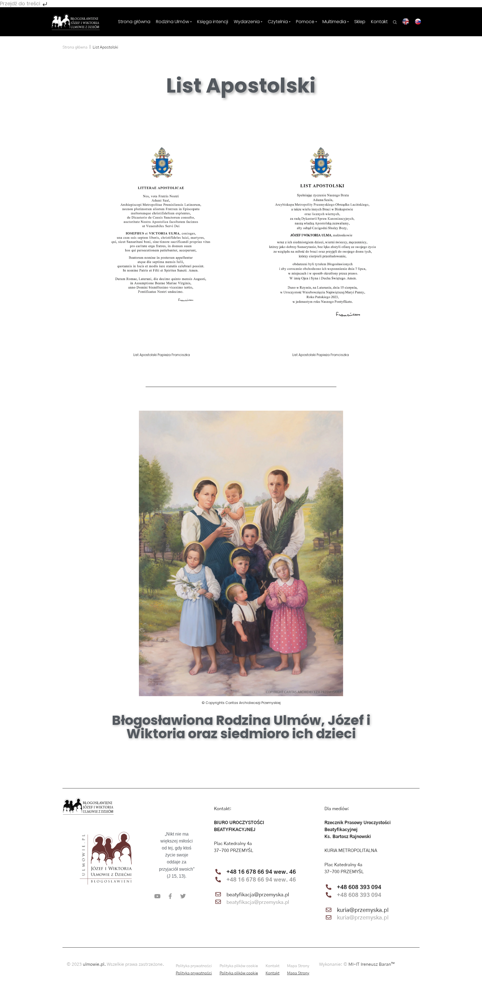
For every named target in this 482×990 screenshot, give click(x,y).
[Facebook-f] (170, 896)
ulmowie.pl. (94, 964)
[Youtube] (157, 896)
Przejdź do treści (21, 3)
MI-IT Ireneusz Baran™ (371, 964)
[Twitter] (183, 896)
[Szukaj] (395, 22)
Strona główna (75, 47)
